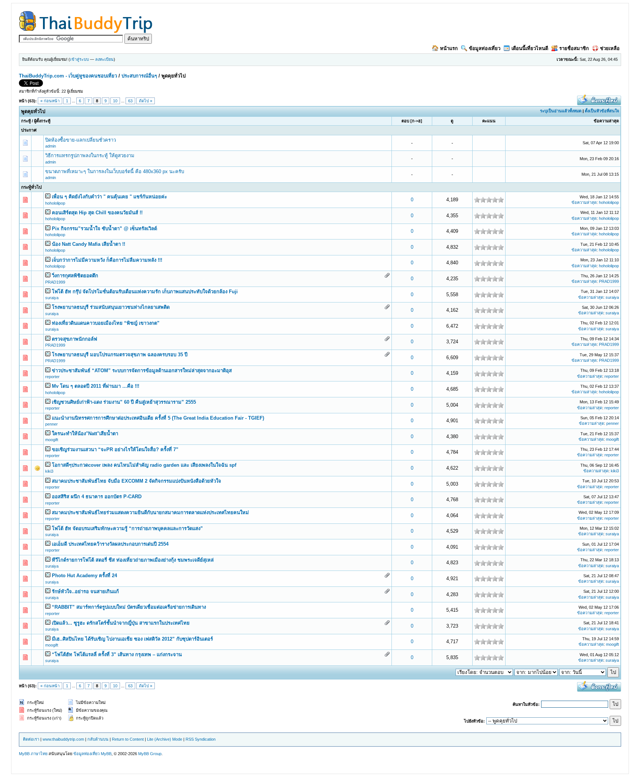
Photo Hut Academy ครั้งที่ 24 (84, 575)
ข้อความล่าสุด (606, 121)
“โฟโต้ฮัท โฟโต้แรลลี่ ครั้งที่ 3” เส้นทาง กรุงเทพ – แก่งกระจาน (117, 654)
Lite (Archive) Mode (164, 739)
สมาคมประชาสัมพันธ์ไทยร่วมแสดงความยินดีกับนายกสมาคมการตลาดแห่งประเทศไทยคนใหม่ (150, 512)
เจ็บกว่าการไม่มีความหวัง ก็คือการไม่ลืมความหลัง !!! (107, 260)
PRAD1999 (55, 282)
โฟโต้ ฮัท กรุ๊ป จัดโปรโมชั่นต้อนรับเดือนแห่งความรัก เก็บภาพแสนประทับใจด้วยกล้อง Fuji (145, 291)
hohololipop (55, 203)
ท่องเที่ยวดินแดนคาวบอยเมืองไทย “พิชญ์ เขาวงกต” (106, 323)
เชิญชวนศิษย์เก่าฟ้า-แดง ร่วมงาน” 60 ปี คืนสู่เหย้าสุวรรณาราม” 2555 (124, 402)
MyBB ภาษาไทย (33, 753)
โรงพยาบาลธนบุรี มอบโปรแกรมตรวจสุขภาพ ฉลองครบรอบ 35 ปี (119, 354)
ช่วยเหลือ (610, 48)
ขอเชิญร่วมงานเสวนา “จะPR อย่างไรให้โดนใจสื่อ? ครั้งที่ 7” (115, 449)
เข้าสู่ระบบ (79, 59)
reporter (52, 376)
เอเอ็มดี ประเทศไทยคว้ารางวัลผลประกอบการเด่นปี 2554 (110, 544)
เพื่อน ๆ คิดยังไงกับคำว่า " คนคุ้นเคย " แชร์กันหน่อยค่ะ (109, 196)
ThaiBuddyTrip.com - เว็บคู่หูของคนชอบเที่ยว (68, 76)
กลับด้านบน (98, 739)
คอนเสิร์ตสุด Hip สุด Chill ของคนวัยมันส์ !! (97, 212)
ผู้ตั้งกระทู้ (42, 121)
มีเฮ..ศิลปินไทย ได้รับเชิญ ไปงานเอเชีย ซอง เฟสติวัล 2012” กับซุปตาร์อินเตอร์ (132, 639)
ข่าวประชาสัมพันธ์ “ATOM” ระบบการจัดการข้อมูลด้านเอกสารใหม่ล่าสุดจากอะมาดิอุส (142, 370)
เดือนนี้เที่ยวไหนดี (529, 48)
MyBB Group (149, 753)
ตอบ (405, 121)
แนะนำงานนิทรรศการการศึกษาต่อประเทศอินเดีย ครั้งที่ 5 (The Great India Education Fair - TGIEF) (158, 418)
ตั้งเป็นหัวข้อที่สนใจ (602, 111)
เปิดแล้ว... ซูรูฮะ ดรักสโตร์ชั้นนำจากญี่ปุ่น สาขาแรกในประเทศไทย (121, 623)
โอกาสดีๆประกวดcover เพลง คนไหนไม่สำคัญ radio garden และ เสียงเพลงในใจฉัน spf (144, 465)
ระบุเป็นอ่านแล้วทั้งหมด (560, 111)
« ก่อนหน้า (50, 101)
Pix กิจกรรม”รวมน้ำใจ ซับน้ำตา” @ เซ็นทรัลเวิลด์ (104, 228)
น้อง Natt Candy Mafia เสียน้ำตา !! (88, 244)
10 (115, 101)
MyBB (106, 753)
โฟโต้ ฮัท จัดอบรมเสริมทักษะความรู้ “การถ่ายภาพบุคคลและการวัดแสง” (127, 528)
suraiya (52, 297)
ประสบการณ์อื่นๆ (139, 76)
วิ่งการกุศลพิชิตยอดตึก (75, 275)
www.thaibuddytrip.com (63, 739)
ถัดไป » (145, 101)
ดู (452, 121)
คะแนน (489, 121)
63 (130, 101)
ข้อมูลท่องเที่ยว (484, 48)
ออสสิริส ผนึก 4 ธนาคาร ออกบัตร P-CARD (96, 496)
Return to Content (128, 739)
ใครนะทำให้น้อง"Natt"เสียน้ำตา (85, 433)
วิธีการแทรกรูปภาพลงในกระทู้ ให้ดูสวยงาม (89, 155)
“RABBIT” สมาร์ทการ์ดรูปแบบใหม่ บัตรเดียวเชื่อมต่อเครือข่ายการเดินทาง (129, 607)
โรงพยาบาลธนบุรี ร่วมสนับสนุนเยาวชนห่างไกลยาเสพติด (111, 307)
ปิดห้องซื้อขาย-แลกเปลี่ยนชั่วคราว (80, 140)
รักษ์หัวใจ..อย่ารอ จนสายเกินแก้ (85, 591)
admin (50, 146)
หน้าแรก (449, 48)
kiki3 (49, 471)
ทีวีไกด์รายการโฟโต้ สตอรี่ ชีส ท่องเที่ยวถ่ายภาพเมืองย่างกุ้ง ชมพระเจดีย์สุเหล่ (133, 560)
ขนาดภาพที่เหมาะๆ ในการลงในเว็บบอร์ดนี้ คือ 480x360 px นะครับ (114, 171)
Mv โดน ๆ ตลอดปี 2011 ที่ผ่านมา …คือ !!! (95, 386)
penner (51, 424)
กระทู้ (26, 121)
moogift (51, 439)
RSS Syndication (201, 739)
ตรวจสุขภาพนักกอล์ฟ (74, 339)
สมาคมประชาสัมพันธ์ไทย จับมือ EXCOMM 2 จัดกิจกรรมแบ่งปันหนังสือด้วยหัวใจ (136, 481)
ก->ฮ (416, 121)
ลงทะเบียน (104, 59)
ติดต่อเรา (31, 739)
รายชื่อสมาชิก (574, 48)
